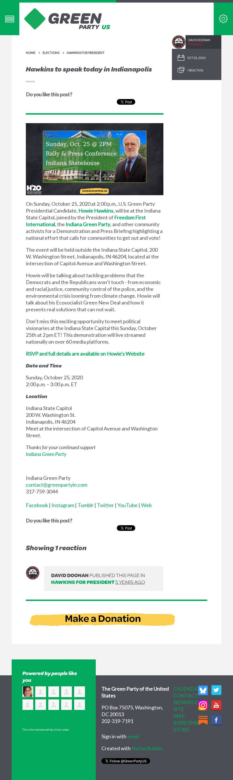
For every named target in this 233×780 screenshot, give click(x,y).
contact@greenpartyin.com (56, 485)
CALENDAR (187, 689)
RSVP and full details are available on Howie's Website (85, 353)
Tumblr (85, 505)
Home (30, 52)
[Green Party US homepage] (67, 18)
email (133, 736)
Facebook (37, 505)
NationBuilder (147, 748)
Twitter (105, 505)
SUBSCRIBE (186, 723)
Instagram (62, 505)
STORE (181, 729)
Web (146, 505)
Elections (51, 52)
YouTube (127, 505)
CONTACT (185, 695)
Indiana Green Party (88, 224)
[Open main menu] (9, 19)
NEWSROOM (188, 702)
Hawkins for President (86, 52)
